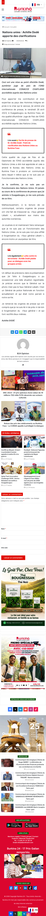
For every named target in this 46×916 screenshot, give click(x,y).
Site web (4, 548)
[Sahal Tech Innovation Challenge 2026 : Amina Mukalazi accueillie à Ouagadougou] (11, 468)
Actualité (13, 27)
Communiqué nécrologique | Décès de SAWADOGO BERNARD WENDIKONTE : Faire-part (30, 796)
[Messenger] (16, 332)
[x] (16, 889)
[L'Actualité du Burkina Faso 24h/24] (23, 9)
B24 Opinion (8, 41)
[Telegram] (25, 332)
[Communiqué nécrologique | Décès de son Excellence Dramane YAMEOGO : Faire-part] (7, 786)
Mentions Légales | (14, 836)
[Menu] (3, 10)
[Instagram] (28, 913)
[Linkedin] (24, 913)
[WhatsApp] (21, 332)
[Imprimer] (33, 332)
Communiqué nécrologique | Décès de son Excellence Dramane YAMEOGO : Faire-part (30, 786)
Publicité (15, 838)
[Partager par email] (29, 332)
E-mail (4, 538)
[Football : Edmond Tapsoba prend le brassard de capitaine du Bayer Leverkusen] (34, 442)
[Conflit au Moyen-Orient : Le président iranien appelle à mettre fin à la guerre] (11, 442)
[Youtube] (21, 889)
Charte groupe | (27, 836)
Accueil (6, 27)
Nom (3, 529)
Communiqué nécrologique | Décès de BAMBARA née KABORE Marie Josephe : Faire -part (30, 807)
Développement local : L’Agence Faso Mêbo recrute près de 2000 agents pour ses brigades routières (33, 480)
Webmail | (22, 838)
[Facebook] (11, 913)
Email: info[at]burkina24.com (23, 842)
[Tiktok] (30, 889)
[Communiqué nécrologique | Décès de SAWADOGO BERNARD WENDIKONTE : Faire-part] (7, 797)
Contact (35, 836)
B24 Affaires (22, 907)
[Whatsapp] (20, 913)
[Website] (23, 365)
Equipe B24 (30, 838)
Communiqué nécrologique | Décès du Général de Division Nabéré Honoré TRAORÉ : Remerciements (30, 775)
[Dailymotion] (35, 889)
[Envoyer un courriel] (12, 41)
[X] (15, 913)
